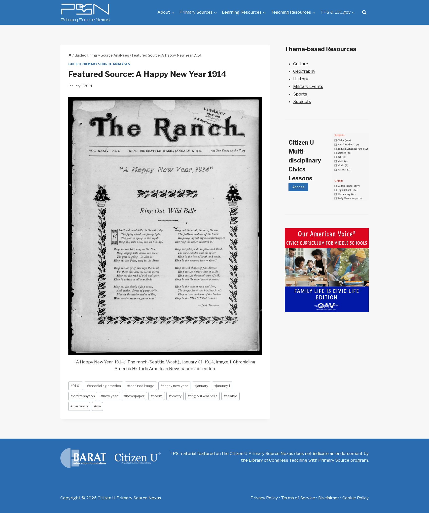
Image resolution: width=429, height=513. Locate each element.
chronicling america (104, 386)
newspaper (134, 396)
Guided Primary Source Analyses (99, 64)
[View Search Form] (364, 12)
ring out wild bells (202, 396)
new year (109, 396)
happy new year (174, 386)
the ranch (79, 406)
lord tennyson (83, 396)
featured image (140, 386)
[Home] (70, 55)
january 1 (222, 386)
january (201, 386)
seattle (230, 396)
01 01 (76, 386)
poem (156, 396)
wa (97, 406)
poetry (175, 396)
